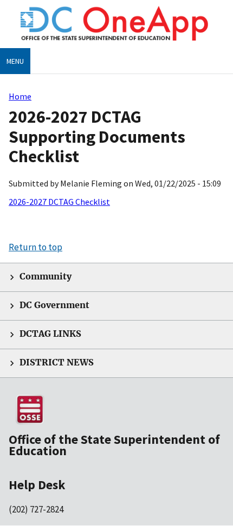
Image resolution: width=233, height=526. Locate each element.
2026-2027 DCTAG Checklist (59, 201)
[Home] (116, 43)
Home (20, 96)
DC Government (54, 305)
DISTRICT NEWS (57, 362)
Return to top (35, 247)
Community (46, 276)
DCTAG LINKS (50, 334)
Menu (15, 61)
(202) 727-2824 (36, 509)
